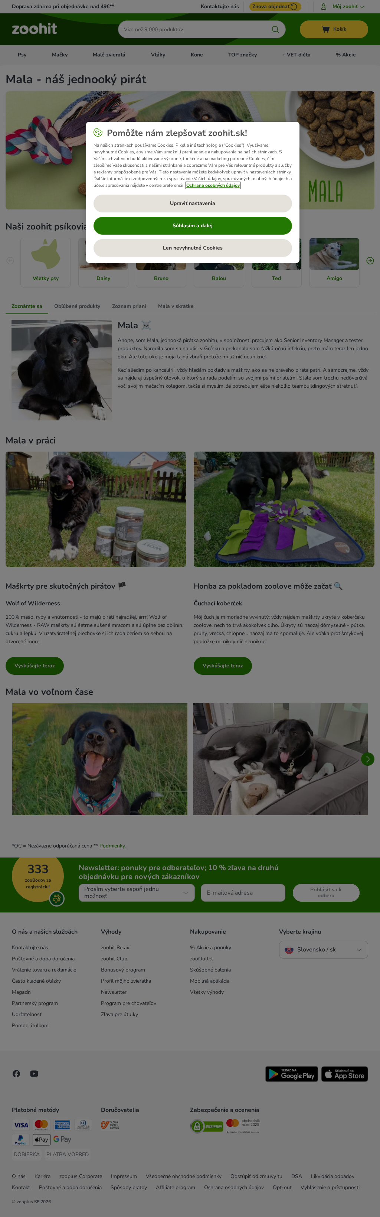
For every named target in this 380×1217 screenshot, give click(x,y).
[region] (192, 192)
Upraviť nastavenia (192, 203)
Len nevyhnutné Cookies (193, 247)
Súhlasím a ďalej (193, 225)
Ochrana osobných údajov (213, 185)
